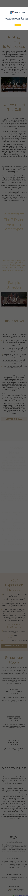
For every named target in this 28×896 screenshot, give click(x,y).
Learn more (18, 25)
